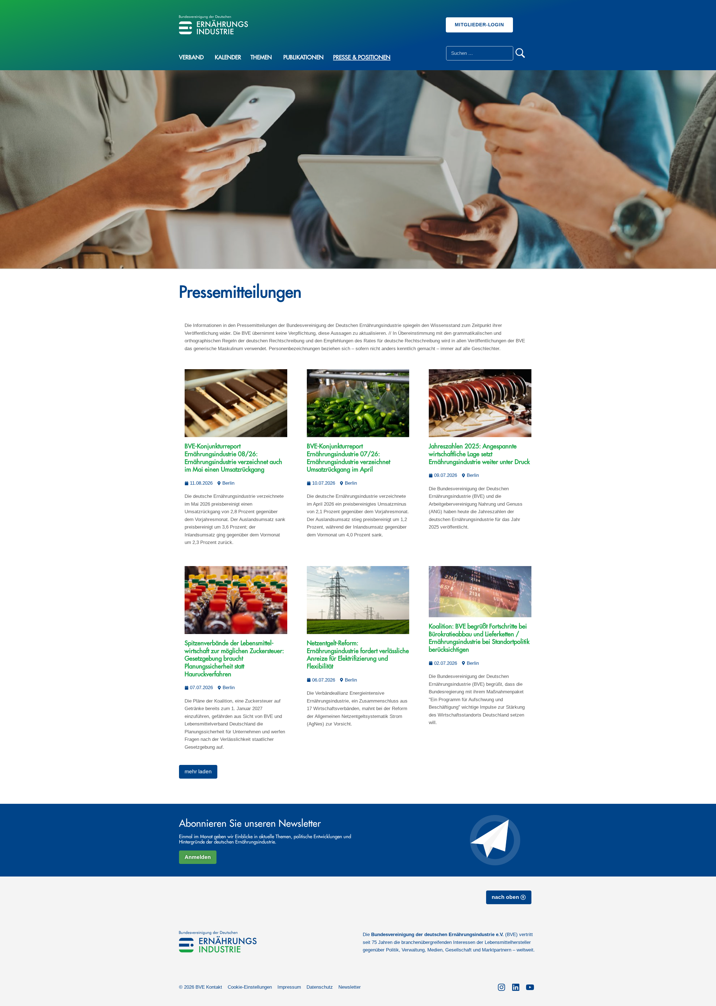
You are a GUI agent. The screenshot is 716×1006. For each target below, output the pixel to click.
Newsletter (349, 986)
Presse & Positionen (361, 57)
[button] (198, 772)
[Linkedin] (515, 986)
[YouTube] (530, 986)
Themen (261, 57)
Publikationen (303, 57)
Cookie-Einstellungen (250, 986)
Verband (191, 57)
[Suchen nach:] (479, 53)
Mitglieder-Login (479, 24)
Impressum (289, 986)
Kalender (228, 57)
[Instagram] (501, 986)
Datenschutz (320, 986)
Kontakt (214, 986)
